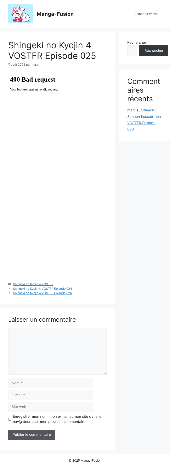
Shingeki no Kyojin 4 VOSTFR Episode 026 (42, 293)
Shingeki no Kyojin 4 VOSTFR (33, 284)
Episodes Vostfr (146, 14)
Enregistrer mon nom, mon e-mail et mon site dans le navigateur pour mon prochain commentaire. (57, 419)
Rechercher (136, 42)
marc (131, 110)
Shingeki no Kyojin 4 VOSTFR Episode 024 (42, 288)
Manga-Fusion (55, 14)
